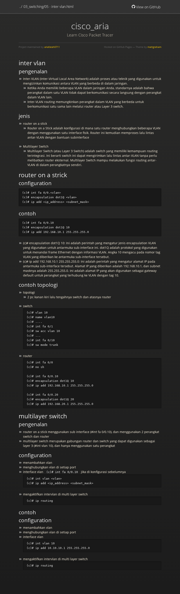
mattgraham (154, 47)
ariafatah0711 (52, 47)
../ (20, 6)
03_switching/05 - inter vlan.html (48, 6)
